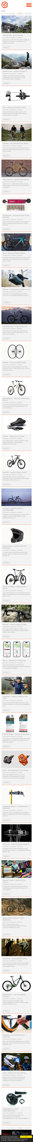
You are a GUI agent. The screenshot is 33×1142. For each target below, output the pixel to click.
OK (26, 1136)
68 (25, 13)
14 (17, 13)
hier (25, 1140)
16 (22, 13)
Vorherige (11, 13)
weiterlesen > (6, 47)
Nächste (29, 13)
